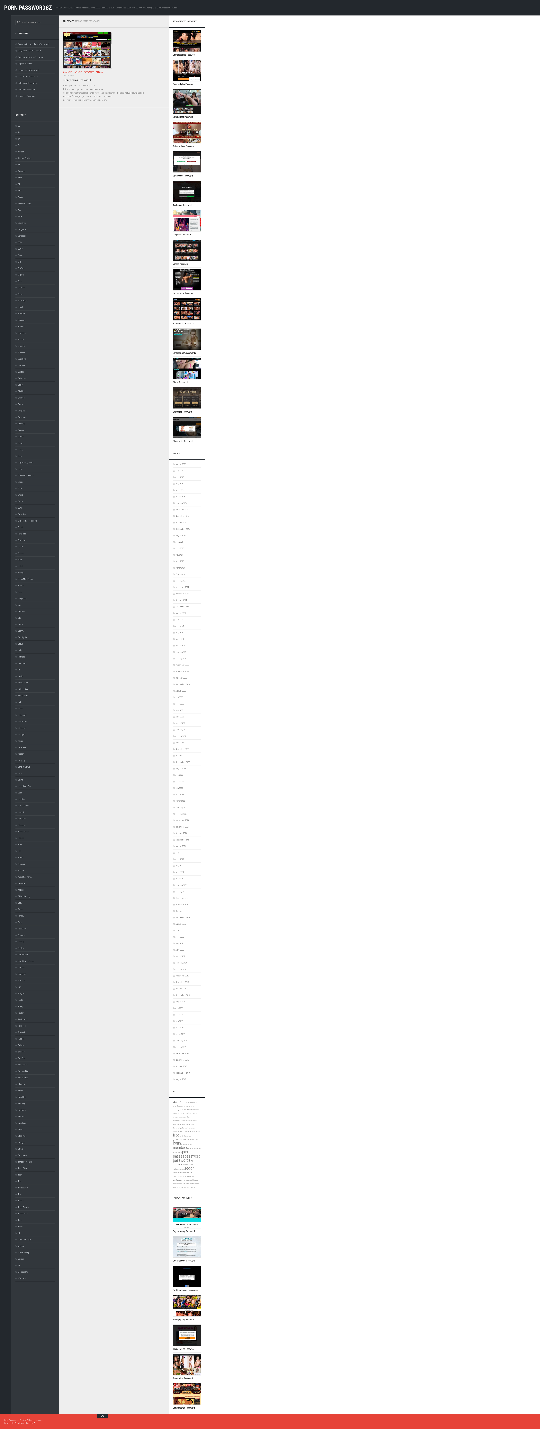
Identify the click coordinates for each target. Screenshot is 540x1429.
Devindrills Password (26, 89)
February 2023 (181, 729)
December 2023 (182, 665)
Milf (19, 851)
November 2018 (182, 1060)
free (176, 1135)
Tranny (20, 1200)
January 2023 (181, 736)
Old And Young (24, 896)
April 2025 (180, 561)
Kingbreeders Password (28, 70)
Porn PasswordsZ (28, 7)
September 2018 (183, 1073)
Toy (19, 1194)
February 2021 (181, 885)
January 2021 (181, 891)
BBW (20, 242)
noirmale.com (177, 1153)
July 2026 (179, 470)
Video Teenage (24, 1239)
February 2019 (181, 1040)
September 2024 (183, 606)
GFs (19, 618)
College (21, 398)
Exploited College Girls (27, 521)
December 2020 (182, 898)
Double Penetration (26, 475)
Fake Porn (22, 540)
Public (20, 1000)
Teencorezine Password (183, 1349)
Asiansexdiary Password (183, 146)
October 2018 (181, 1066)
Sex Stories (23, 1077)
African (21, 151)
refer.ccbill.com (178, 1173)
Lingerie (21, 812)
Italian (20, 741)
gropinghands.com (185, 1136)
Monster (21, 864)
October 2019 (181, 988)
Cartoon (21, 365)
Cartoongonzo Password (184, 1407)
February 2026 (181, 503)
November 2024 (182, 593)
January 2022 (181, 814)
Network (21, 883)
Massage (22, 825)
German (21, 611)
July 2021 (179, 852)
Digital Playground (25, 462)
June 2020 (180, 937)
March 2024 (180, 645)
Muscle (21, 870)
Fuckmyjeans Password (183, 323)
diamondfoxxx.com (188, 1124)
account (179, 1101)
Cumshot (21, 430)
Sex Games (23, 1064)
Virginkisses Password (183, 175)
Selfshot (21, 1051)
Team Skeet (23, 1168)
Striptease (22, 1155)
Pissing (21, 941)
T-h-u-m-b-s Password (183, 1378)
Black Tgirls (23, 300)
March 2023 (180, 723)
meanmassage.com (187, 1144)
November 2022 (182, 749)
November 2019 (182, 982)
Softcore (22, 1110)
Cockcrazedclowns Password (30, 57)
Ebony (20, 482)
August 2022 (181, 768)
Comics (21, 404)
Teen (20, 1175)
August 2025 (181, 535)
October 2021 (181, 833)
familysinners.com (195, 1132)
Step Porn (22, 1136)
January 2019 (181, 1047)
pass (186, 1151)
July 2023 (179, 697)
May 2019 (179, 1021)
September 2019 (183, 995)
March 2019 (180, 1034)
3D (19, 126)
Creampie (22, 417)
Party (20, 922)
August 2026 (181, 464)
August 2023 (181, 691)
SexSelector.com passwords (185, 1290)
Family (20, 546)
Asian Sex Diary (24, 203)
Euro (20, 508)
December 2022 (182, 742)
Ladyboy (21, 760)
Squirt (20, 1129)
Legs (20, 792)
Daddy (20, 443)
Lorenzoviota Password (28, 76)
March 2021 (180, 878)
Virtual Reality (23, 1252)
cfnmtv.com (187, 1117)
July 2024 (179, 619)
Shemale (21, 1084)
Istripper (21, 734)
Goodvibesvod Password (184, 1260)
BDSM (20, 249)
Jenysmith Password (182, 234)
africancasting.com (192, 1102)
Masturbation (23, 831)
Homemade (23, 695)
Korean (21, 754)
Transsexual (23, 1213)
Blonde (21, 307)
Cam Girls (67, 72)
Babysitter (22, 223)
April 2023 (180, 716)
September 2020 (183, 917)
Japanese (22, 747)
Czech (20, 436)
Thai (19, 1181)
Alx (35, 1423)
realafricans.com (188, 1165)
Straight (21, 1142)
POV (20, 987)
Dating (20, 449)
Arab (20, 190)
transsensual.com (189, 1187)
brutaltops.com (177, 1113)
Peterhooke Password (27, 83)
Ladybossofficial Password (29, 50)
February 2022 (181, 807)
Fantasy (21, 553)
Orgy (20, 903)
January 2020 (181, 969)
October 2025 (181, 522)
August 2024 (181, 613)
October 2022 (181, 755)
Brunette (21, 346)
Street (20, 1149)
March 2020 (180, 956)
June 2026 (180, 477)
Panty (20, 909)
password (192, 1156)
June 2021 (180, 859)
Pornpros (22, 974)
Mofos (20, 857)
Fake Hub (22, 533)
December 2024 (182, 587)
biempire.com (190, 1106)
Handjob (21, 657)
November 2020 (182, 904)
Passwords (89, 72)
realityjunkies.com (179, 1169)
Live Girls (78, 72)
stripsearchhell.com (179, 1184)
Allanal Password (180, 382)
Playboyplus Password (183, 441)
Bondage (22, 320)
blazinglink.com (179, 1109)
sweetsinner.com (178, 1187)
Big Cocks (22, 268)
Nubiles (21, 890)
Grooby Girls (23, 637)
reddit (189, 1168)
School (21, 1045)
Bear (20, 255)
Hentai (20, 676)
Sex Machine (23, 1071)
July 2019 (179, 1008)
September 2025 (183, 529)
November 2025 (182, 516)
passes (178, 1156)
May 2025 (179, 555)
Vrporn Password (180, 264)
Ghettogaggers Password (184, 54)
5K (19, 139)
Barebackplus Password (183, 84)
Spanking (22, 1123)
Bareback (22, 236)
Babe (20, 216)
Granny (21, 631)
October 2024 (181, 600)
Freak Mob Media (25, 579)
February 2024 (181, 652)
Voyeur (21, 1259)
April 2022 (180, 794)
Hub (19, 702)
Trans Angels (23, 1207)
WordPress (19, 1423)
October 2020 (181, 911)
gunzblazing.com (179, 1139)
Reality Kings (23, 1019)
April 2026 (180, 490)
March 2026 (180, 496)
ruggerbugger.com (178, 1176)
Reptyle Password (25, 63)
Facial (20, 527)
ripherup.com (188, 1173)
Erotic (20, 495)
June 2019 (180, 1014)
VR (19, 1265)
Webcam (99, 72)
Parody (21, 916)
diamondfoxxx (177, 1124)
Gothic (20, 624)
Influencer (22, 715)
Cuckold (21, 423)
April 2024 (180, 639)
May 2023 (179, 710)
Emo (20, 488)
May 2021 (179, 865)
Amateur (21, 171)
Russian (21, 1039)
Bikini (20, 281)
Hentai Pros (23, 682)
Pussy (20, 1006)
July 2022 (179, 775)
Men (20, 844)
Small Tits (22, 1097)
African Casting (24, 158)
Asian (20, 197)
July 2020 (179, 930)
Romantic (22, 1032)
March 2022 (180, 801)
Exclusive (22, 514)
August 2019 (181, 1001)
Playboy (21, 948)
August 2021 (181, 846)
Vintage (21, 1246)
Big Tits (21, 274)
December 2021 (182, 820)
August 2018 (181, 1079)
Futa (20, 592)
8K (19, 145)
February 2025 (181, 574)
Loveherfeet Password (183, 117)
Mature (21, 838)
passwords (182, 1160)
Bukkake (21, 352)
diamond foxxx (192, 1121)
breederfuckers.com (193, 1110)
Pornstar (21, 980)
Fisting (20, 572)
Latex (20, 773)
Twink (20, 1226)
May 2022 (179, 788)
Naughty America (25, 877)
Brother (21, 339)
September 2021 (183, 840)
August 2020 (181, 924)
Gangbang (22, 598)
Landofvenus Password (183, 293)
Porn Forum (23, 954)
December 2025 (182, 509)
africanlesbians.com (179, 1106)
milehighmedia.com (194, 1148)
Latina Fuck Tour (25, 786)
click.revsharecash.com (180, 1121)
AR (19, 184)
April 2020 (180, 950)
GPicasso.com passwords (184, 353)
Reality (20, 1013)
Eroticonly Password (26, 96)
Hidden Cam (23, 689)
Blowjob (21, 313)
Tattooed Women (25, 1162)
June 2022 (180, 781)
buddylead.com (190, 1113)
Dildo (20, 469)
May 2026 (179, 483)
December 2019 (182, 975)
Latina (20, 780)
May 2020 (179, 943)
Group (20, 644)
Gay (19, 605)
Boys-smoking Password (184, 1231)
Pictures (21, 935)
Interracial (22, 728)
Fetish (20, 566)
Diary (20, 456)
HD (19, 669)
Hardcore (22, 663)
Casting (21, 372)
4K (19, 132)
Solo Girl (21, 1116)
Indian (20, 708)
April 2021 (180, 872)
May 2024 (179, 632)
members (180, 1147)
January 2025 (181, 581)
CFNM (20, 385)
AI (19, 164)
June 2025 (180, 548)
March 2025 (180, 568)
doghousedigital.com (179, 1128)
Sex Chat (21, 1058)
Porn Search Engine (26, 961)
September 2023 (183, 684)
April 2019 (180, 1027)
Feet (20, 559)
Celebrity (22, 378)
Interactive (22, 721)
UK (19, 1233)
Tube (20, 1220)
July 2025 (179, 542)
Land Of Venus (24, 767)
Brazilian (21, 326)
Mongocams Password (77, 80)
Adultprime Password (182, 205)
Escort (20, 501)
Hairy (20, 650)
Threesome (23, 1187)
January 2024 (181, 658)
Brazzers (22, 333)
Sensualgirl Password (182, 411)
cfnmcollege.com (178, 1117)
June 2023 (180, 704)
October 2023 (181, 678)
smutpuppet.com (179, 1180)
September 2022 (183, 762)
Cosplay (21, 410)
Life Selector (23, 805)
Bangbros (22, 229)
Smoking (21, 1103)
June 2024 (180, 626)
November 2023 (182, 671)
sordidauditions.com (192, 1180)
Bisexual (21, 287)
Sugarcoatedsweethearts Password (33, 44)
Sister (20, 1090)
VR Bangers (23, 1272)
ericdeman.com (191, 1128)
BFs (19, 262)
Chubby (21, 391)
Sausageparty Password (183, 1319)
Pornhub (21, 967)
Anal (20, 177)
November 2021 (182, 827)
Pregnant (22, 993)
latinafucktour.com (192, 1140)
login (177, 1143)
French (21, 585)
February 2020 (181, 963)
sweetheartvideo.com (192, 1184)
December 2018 (182, 1053)
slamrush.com (189, 1176)
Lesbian (21, 799)
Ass (19, 210)
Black (20, 294)
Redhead (22, 1026)
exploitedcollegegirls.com (181, 1132)
